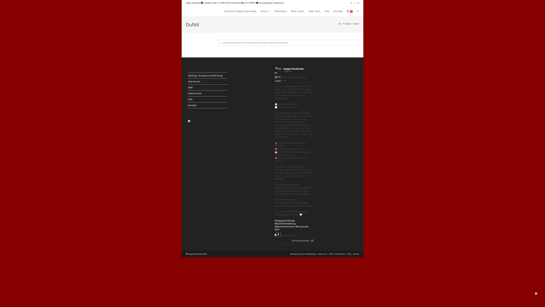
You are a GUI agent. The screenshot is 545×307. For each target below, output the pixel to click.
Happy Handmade (293, 68)
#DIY (277, 229)
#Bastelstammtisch (285, 226)
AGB (190, 87)
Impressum (194, 81)
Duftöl (356, 23)
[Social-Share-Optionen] (312, 240)
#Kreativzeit (302, 226)
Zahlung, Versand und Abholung (205, 75)
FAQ (190, 99)
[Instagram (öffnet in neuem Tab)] (355, 3)
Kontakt (192, 105)
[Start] (339, 23)
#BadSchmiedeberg (285, 223)
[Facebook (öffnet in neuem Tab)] (351, 3)
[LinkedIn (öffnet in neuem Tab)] (358, 3)
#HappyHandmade (285, 220)
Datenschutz (195, 93)
